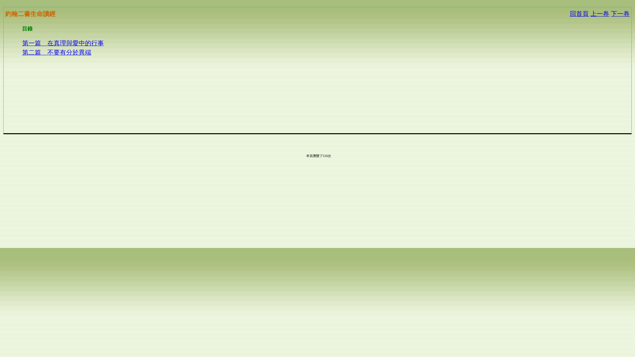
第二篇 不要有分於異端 (56, 52)
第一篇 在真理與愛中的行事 (63, 43)
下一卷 (620, 13)
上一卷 (599, 13)
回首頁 (579, 13)
